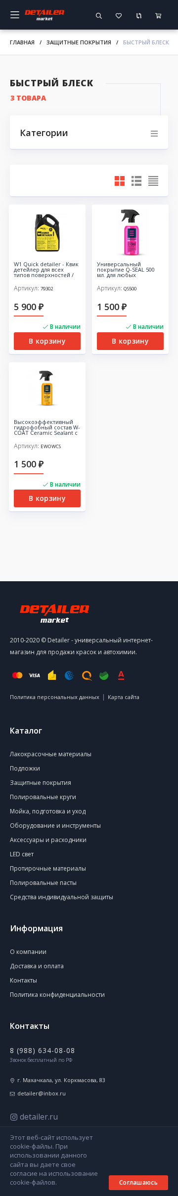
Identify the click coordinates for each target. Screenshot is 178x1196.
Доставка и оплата (37, 966)
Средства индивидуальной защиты (61, 897)
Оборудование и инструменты (55, 825)
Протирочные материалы (48, 868)
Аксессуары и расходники (48, 840)
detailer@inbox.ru (41, 1093)
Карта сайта (123, 697)
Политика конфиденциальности (57, 994)
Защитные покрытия (78, 42)
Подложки (25, 768)
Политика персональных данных (54, 697)
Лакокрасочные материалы (50, 754)
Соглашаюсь (138, 1182)
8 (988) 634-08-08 (42, 1050)
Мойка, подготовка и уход (48, 811)
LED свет (22, 854)
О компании (28, 952)
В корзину (47, 341)
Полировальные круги (43, 797)
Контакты (23, 980)
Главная (22, 42)
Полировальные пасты (43, 883)
